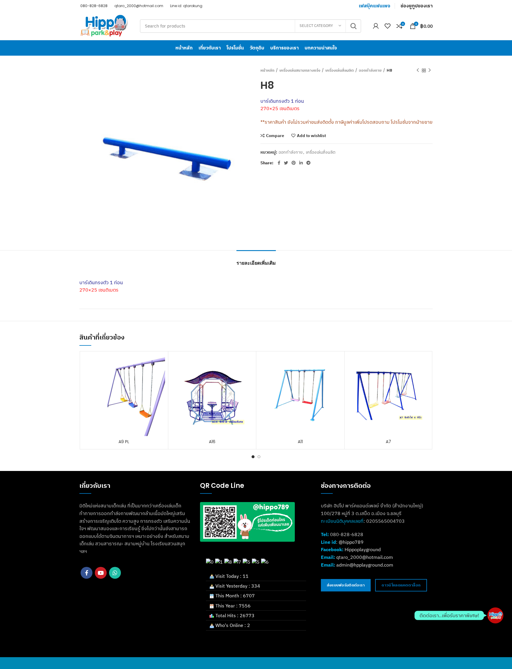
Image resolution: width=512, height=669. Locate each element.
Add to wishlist (311, 136)
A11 (300, 442)
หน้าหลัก (267, 70)
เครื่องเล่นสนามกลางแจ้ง (299, 70)
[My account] (376, 26)
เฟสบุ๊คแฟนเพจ (374, 5)
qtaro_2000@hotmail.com (138, 5)
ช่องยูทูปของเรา (417, 5)
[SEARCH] (353, 26)
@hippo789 (351, 542)
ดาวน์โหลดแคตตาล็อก (401, 585)
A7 (388, 442)
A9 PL (124, 442)
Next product (430, 70)
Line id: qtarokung (185, 5)
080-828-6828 (93, 5)
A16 (212, 442)
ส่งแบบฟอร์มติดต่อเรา (346, 585)
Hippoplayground (363, 549)
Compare (275, 136)
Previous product (418, 70)
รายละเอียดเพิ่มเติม (256, 263)
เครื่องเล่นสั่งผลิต (339, 70)
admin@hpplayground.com (364, 565)
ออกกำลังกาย (370, 70)
